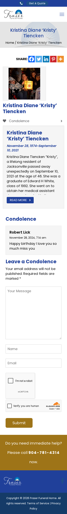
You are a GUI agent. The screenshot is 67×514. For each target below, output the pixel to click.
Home (10, 43)
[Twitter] (39, 59)
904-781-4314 (44, 452)
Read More (18, 200)
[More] (60, 59)
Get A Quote (37, 3)
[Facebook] (31, 59)
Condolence (18, 121)
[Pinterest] (53, 59)
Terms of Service (38, 503)
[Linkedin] (46, 59)
